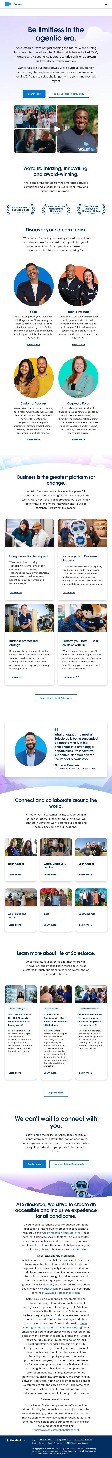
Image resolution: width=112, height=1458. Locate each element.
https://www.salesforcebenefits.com (54, 1430)
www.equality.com (46, 1288)
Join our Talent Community (69, 93)
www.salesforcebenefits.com (62, 1292)
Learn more (33, 344)
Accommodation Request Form (61, 1232)
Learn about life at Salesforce (56, 698)
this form (80, 1249)
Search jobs (34, 93)
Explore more (56, 1092)
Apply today (34, 1164)
